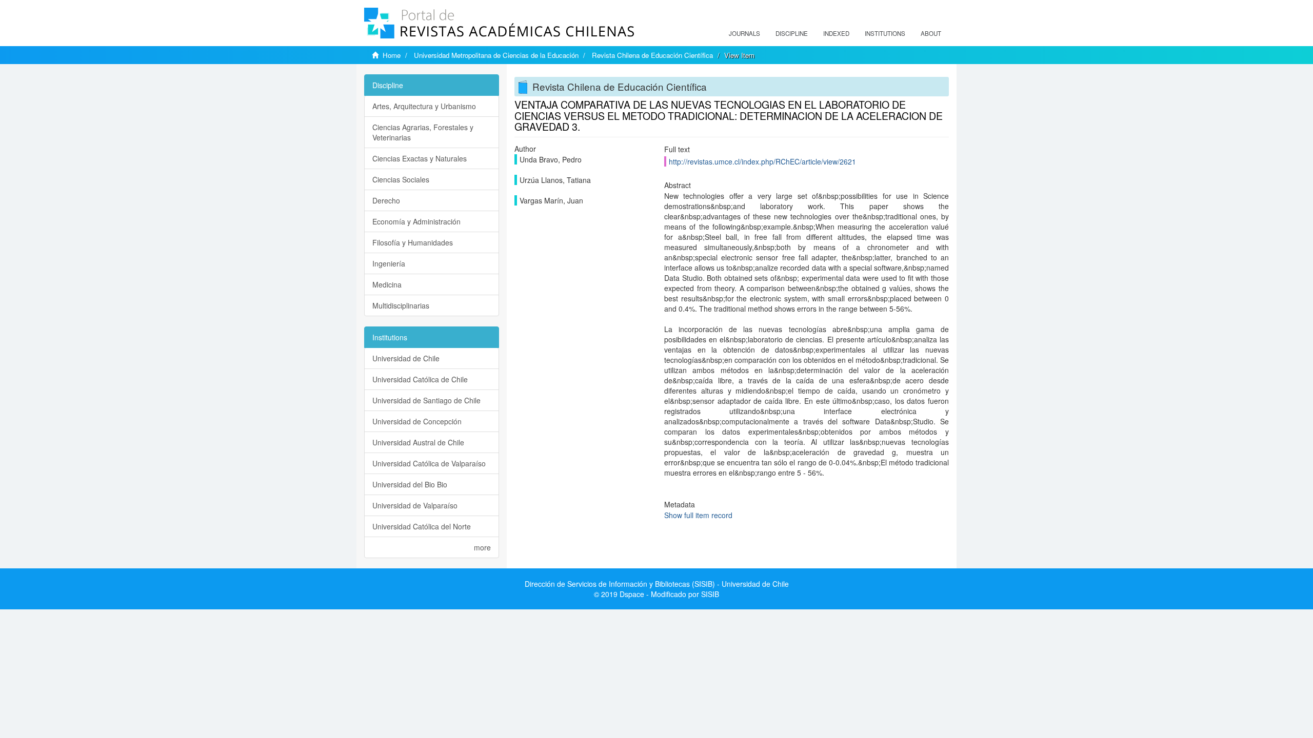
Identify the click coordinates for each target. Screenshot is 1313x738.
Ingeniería (388, 263)
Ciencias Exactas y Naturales (419, 158)
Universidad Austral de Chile (418, 442)
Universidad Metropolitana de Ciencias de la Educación (496, 55)
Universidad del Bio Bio (409, 484)
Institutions (885, 33)
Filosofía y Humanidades (412, 242)
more (482, 547)
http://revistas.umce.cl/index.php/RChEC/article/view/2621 (762, 161)
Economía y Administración (416, 221)
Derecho (386, 200)
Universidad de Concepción (417, 421)
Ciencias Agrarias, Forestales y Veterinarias (422, 132)
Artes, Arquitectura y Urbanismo (424, 106)
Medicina (387, 284)
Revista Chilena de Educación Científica (652, 55)
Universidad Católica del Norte (421, 526)
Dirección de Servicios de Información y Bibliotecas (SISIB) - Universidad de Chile (657, 584)
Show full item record (698, 515)
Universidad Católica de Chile (420, 379)
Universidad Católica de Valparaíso (429, 463)
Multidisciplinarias (400, 305)
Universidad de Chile (406, 358)
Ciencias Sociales (400, 179)
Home (392, 55)
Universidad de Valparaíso (414, 505)
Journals (744, 33)
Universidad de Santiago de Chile (426, 400)
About (931, 33)
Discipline (791, 33)
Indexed (836, 33)
